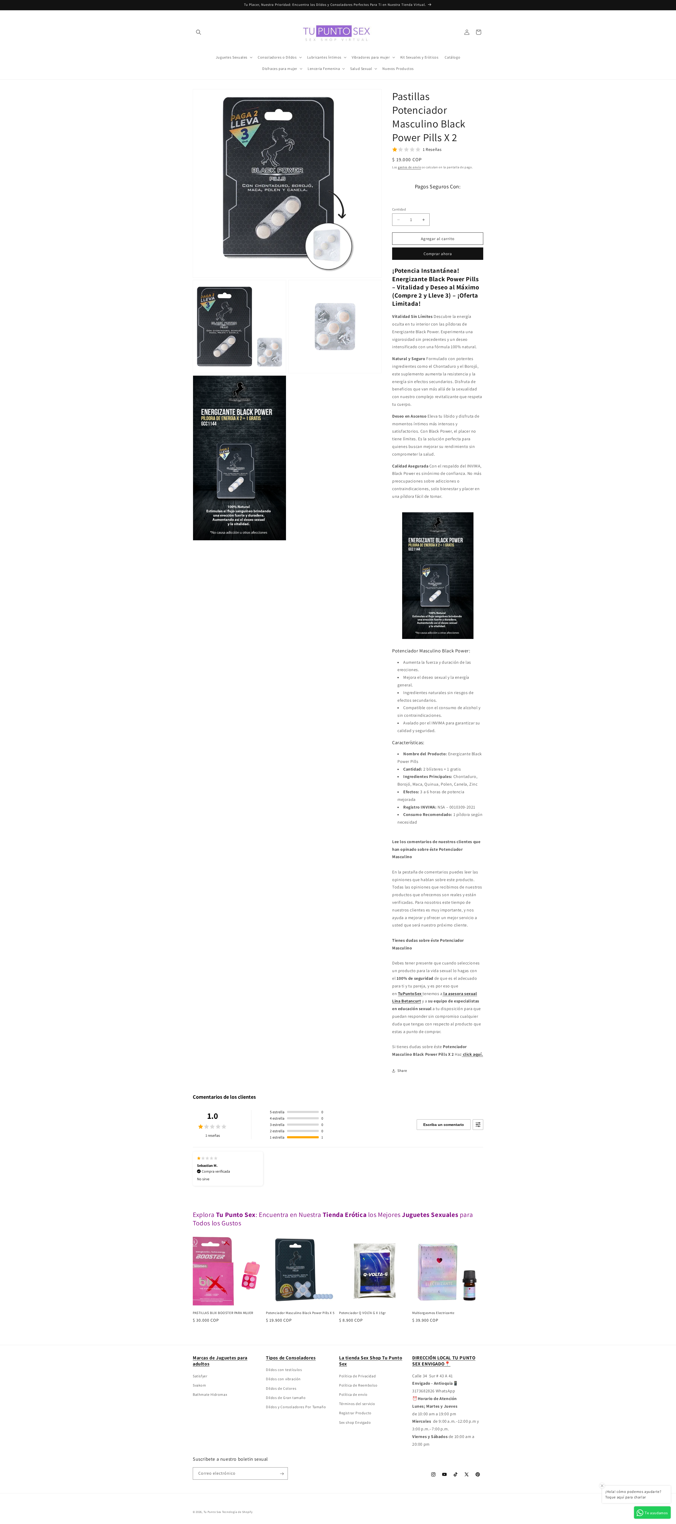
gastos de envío (409, 167)
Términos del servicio (357, 1403)
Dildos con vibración (283, 1379)
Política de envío (353, 1394)
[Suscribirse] (282, 1474)
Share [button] (402, 1070)
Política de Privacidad (357, 1375)
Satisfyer (200, 1375)
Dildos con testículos (284, 1369)
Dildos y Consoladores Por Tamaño (296, 1406)
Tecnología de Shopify (237, 1512)
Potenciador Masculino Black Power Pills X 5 (300, 1313)
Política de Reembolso (358, 1385)
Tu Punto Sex (212, 1512)
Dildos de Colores (281, 1388)
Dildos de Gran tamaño (286, 1397)
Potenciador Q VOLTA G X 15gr (362, 1313)
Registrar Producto (355, 1413)
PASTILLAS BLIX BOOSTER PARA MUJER (223, 1313)
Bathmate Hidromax (210, 1394)
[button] (198, 32)
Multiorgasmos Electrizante (433, 1313)
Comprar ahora (438, 253)
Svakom (199, 1385)
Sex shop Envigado (355, 1422)
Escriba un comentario (443, 1124)
